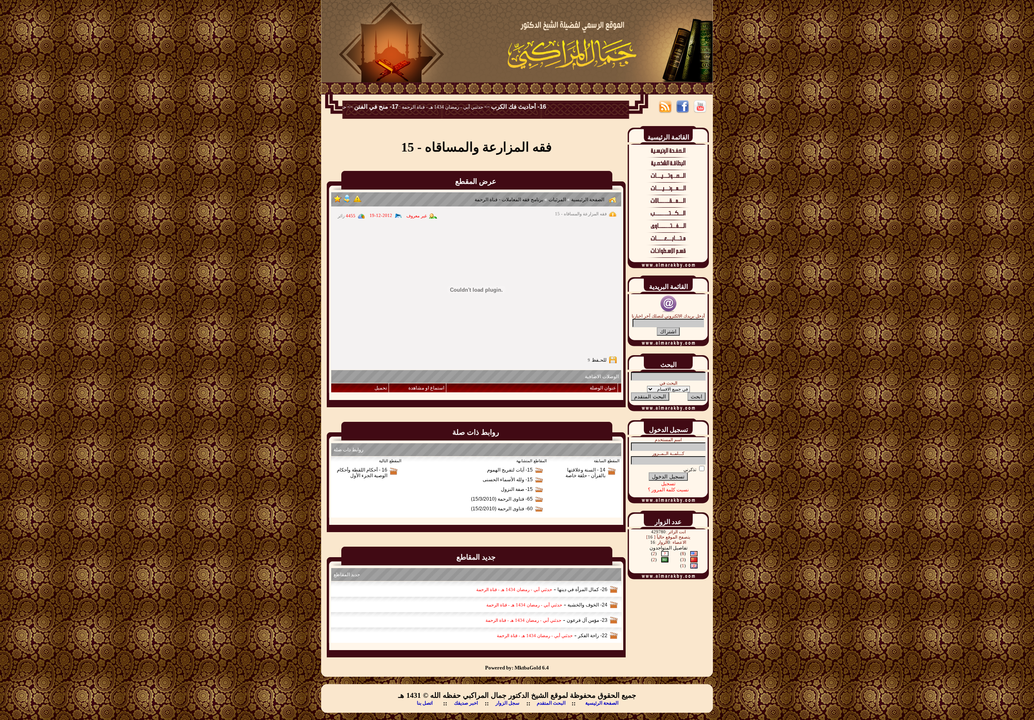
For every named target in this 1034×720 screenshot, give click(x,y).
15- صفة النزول (517, 489)
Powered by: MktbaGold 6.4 (517, 668)
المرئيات (557, 199)
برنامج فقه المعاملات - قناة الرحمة (509, 199)
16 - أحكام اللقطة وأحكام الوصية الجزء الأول (362, 472)
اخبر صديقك (466, 703)
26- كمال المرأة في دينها (582, 589)
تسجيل (668, 483)
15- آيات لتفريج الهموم (510, 470)
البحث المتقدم (551, 703)
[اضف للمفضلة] (338, 201)
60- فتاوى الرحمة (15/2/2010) (502, 509)
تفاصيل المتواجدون (668, 548)
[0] (357, 201)
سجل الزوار (507, 703)
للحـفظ (599, 360)
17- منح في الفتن (396, 106)
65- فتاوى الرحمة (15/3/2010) (502, 499)
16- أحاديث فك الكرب (538, 106)
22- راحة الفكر (592, 635)
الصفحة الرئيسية (587, 199)
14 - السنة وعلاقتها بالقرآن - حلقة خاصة (585, 472)
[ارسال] (347, 201)
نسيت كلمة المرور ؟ (668, 490)
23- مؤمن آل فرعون (587, 620)
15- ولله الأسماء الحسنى (508, 479)
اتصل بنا (425, 703)
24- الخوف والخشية (587, 605)
